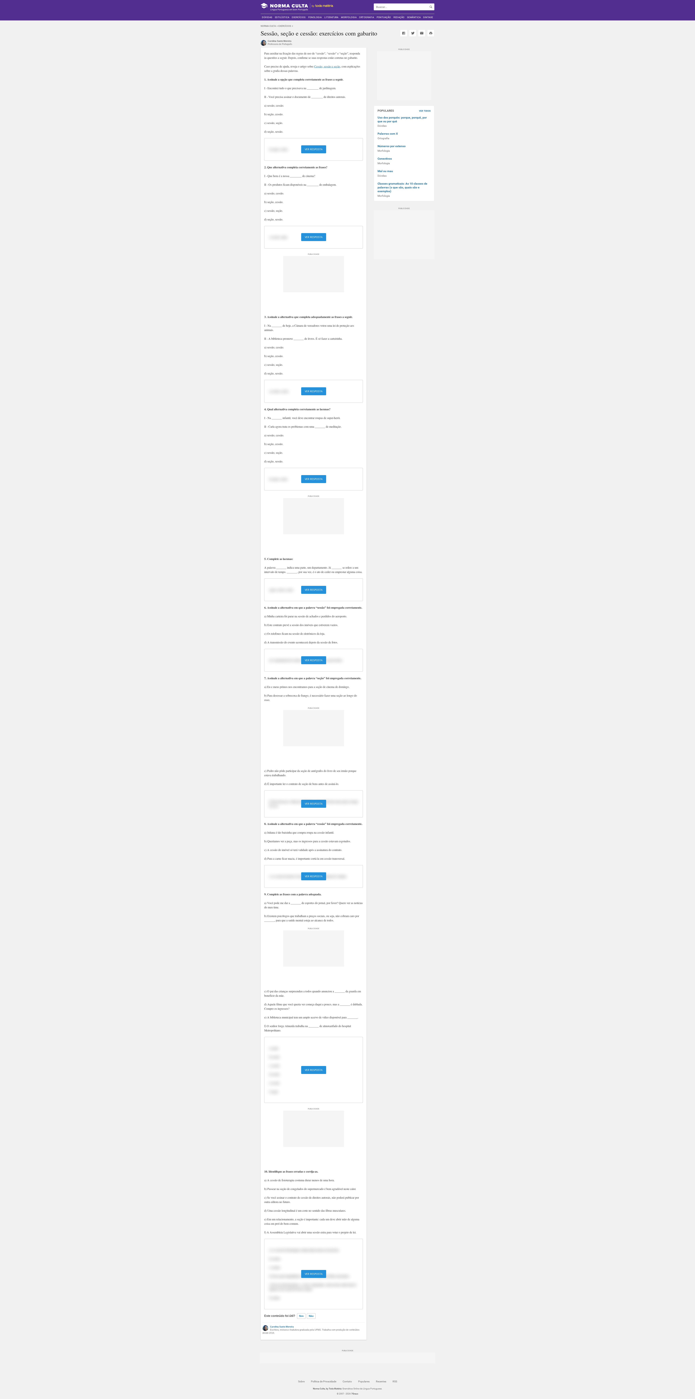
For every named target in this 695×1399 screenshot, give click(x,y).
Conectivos (385, 158)
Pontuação (384, 17)
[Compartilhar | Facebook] (403, 33)
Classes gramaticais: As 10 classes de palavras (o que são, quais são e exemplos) (402, 187)
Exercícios (299, 17)
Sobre (301, 1381)
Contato (347, 1381)
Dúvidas (267, 17)
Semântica (414, 17)
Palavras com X (388, 133)
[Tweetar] (412, 33)
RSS (395, 1381)
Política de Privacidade (323, 1381)
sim (301, 1315)
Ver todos (425, 111)
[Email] (421, 33)
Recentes (381, 1381)
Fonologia (315, 17)
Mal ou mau (385, 171)
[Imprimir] (430, 33)
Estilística (282, 17)
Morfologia (349, 17)
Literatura (331, 17)
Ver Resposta (314, 149)
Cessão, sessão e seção (327, 66)
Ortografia (366, 17)
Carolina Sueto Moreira (282, 1327)
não (311, 1315)
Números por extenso (392, 146)
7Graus (354, 1393)
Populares (364, 1381)
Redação (398, 17)
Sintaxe (428, 17)
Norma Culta (268, 26)
